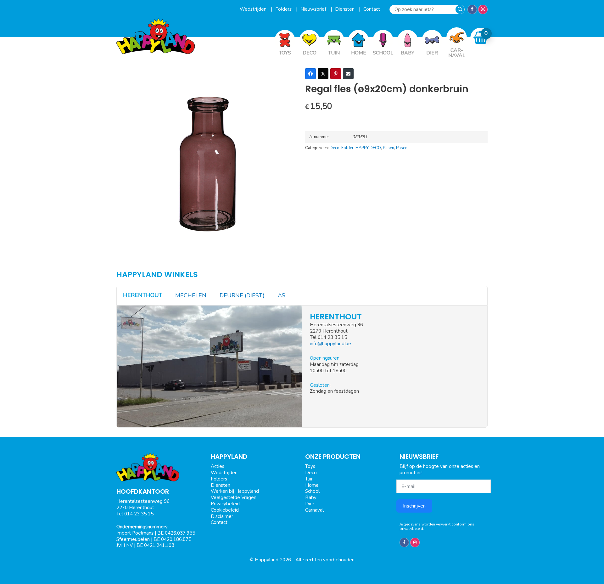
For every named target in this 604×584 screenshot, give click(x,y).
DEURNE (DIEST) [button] (242, 295)
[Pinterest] (335, 73)
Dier (309, 504)
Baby (310, 497)
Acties (217, 466)
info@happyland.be (330, 343)
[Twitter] (323, 73)
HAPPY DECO (368, 148)
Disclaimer (222, 516)
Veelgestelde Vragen (233, 497)
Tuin (309, 479)
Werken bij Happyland (235, 491)
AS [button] (281, 295)
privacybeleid (411, 528)
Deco (334, 148)
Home (312, 485)
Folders (284, 9)
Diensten (345, 9)
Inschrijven (414, 506)
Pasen (388, 148)
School (312, 491)
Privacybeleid (225, 504)
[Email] (348, 73)
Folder (347, 148)
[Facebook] (310, 73)
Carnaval (314, 510)
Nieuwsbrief (313, 9)
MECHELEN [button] (190, 295)
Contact (371, 9)
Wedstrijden (254, 9)
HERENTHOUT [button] (142, 295)
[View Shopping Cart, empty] (480, 37)
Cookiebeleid (225, 510)
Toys (310, 466)
